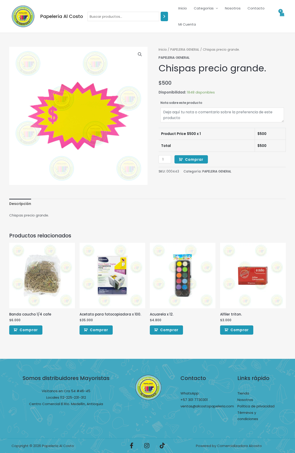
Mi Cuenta (187, 24)
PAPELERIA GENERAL (184, 49)
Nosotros (233, 8)
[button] (140, 54)
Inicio (182, 8)
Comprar (194, 159)
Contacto (256, 8)
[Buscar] (164, 16)
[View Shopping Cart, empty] (282, 16)
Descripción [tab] (20, 203)
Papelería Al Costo (61, 16)
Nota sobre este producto (181, 103)
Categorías (204, 8)
